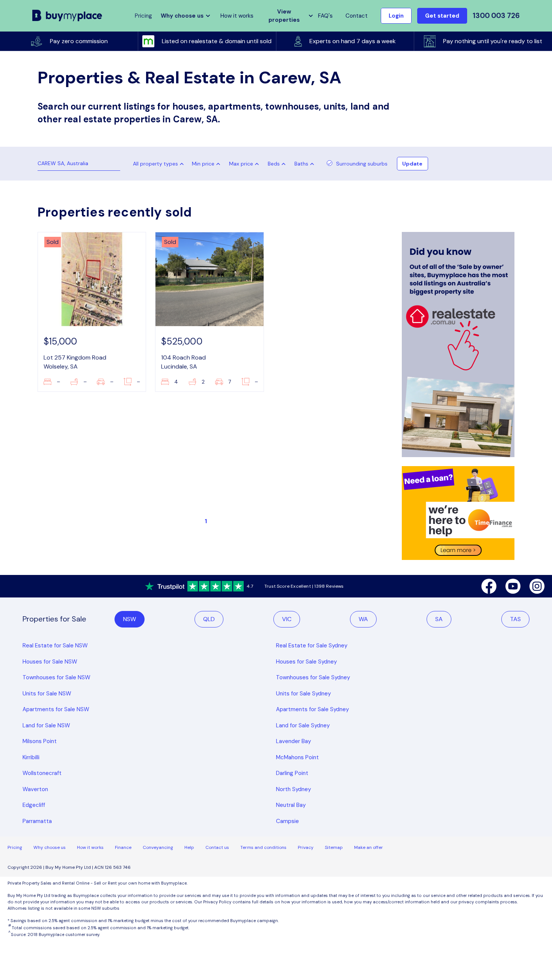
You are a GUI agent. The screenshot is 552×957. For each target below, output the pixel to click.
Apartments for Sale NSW (56, 709)
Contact (356, 16)
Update (412, 163)
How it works (236, 16)
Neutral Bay (291, 805)
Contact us (217, 847)
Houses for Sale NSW (50, 661)
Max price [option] (241, 163)
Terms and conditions (263, 847)
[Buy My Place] (67, 15)
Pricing (15, 847)
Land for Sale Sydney (303, 725)
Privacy (306, 847)
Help (189, 847)
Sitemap (334, 847)
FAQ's (325, 16)
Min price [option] (203, 163)
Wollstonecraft (42, 773)
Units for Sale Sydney (303, 693)
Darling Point (292, 773)
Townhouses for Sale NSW (56, 677)
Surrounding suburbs (362, 163)
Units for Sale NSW (47, 693)
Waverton (35, 789)
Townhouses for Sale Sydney (313, 677)
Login (396, 16)
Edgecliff (34, 805)
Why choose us (49, 847)
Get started (442, 16)
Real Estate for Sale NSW (55, 645)
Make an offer (368, 847)
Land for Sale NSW (46, 725)
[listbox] (207, 163)
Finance (123, 847)
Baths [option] (301, 163)
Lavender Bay (293, 741)
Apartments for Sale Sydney (312, 709)
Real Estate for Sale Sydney (311, 645)
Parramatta (37, 821)
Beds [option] (274, 163)
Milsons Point (40, 741)
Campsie (287, 821)
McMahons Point (297, 757)
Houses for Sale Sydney (306, 661)
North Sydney (293, 789)
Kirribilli (31, 757)
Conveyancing (158, 847)
